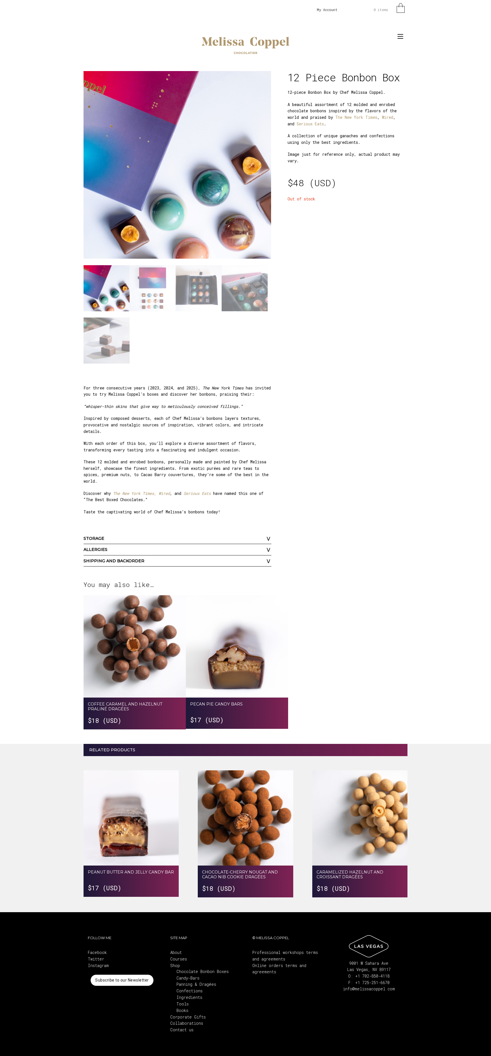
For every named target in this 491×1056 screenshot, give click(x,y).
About (176, 952)
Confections (189, 990)
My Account (327, 9)
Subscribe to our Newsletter (122, 980)
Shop (175, 965)
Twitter (96, 959)
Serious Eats (309, 123)
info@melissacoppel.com (369, 988)
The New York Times (356, 117)
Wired (387, 117)
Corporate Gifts (188, 1017)
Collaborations (186, 1023)
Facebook (97, 952)
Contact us (182, 1029)
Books (182, 1010)
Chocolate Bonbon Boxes (202, 971)
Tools (182, 1004)
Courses (178, 959)
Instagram (98, 965)
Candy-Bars (187, 978)
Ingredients (189, 997)
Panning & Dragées (196, 984)
